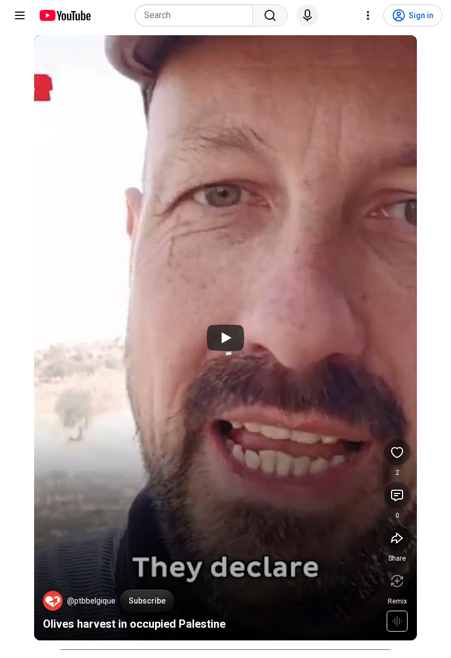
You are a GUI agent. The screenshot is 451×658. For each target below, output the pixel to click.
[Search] (270, 15)
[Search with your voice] (307, 15)
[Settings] (368, 15)
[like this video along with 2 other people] (397, 452)
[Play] (225, 338)
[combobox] (197, 15)
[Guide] (19, 15)
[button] (53, 601)
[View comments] (397, 495)
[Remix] (397, 581)
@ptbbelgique (91, 600)
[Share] (397, 538)
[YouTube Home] (64, 15)
